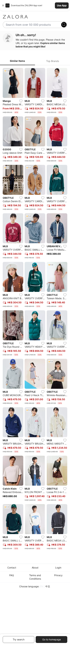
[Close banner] (3, 5)
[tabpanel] (35, 309)
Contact (11, 567)
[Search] (64, 24)
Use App (62, 5)
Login (58, 567)
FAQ (11, 575)
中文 (47, 586)
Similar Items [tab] (17, 60)
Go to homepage (51, 639)
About (35, 567)
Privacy (58, 575)
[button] (35, 5)
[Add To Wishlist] (21, 101)
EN (41, 586)
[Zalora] (35, 16)
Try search (18, 639)
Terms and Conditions (35, 577)
